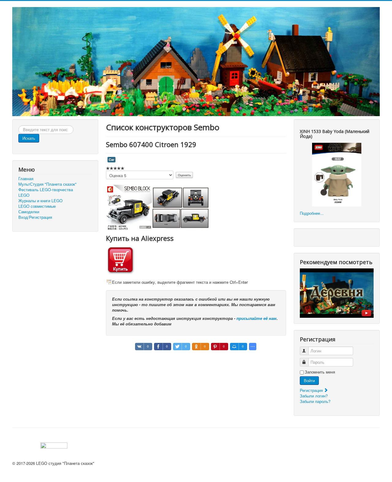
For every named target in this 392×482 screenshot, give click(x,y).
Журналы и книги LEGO (40, 200)
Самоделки (28, 211)
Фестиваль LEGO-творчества (45, 189)
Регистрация (312, 390)
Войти (309, 380)
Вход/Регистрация (35, 217)
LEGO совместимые (37, 206)
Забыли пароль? (315, 401)
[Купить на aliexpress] (120, 259)
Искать (28, 138)
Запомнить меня (320, 372)
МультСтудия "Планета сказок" (47, 184)
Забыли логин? (314, 396)
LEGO (23, 195)
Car (111, 159)
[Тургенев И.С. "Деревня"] (337, 292)
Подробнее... (312, 213)
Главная (25, 178)
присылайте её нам (256, 318)
